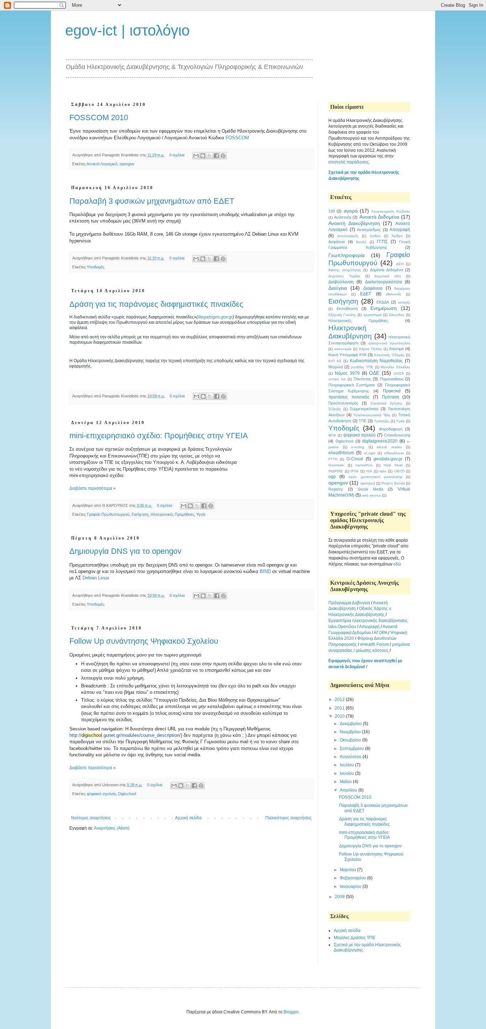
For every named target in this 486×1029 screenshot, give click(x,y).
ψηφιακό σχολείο (101, 794)
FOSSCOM (237, 137)
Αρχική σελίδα (188, 817)
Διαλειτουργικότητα (383, 281)
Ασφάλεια (336, 242)
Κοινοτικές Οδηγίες (389, 355)
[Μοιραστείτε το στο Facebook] (216, 155)
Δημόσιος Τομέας (344, 276)
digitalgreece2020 (379, 441)
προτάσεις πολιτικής (349, 397)
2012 (340, 699)
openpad (367, 483)
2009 (340, 896)
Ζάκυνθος (397, 315)
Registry (335, 489)
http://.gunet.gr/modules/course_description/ (125, 735)
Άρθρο (397, 236)
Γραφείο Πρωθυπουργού (108, 514)
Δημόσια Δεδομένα (386, 270)
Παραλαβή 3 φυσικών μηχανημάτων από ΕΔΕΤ (151, 201)
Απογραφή (400, 229)
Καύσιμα (396, 349)
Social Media (370, 489)
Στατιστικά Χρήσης (386, 403)
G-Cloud (355, 458)
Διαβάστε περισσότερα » (92, 488)
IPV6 (354, 471)
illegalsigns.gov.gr (215, 317)
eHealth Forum (374, 644)
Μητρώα (335, 367)
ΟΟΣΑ (398, 373)
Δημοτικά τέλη (387, 276)
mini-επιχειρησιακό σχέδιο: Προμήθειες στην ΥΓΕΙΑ (158, 435)
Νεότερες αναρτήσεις (91, 817)
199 (331, 211)
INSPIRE (335, 471)
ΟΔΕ (374, 373)
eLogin (369, 453)
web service (371, 495)
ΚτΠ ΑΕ (335, 361)
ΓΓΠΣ (382, 241)
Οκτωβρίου (351, 740)
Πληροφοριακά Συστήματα (351, 385)
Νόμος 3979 (347, 373)
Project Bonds (393, 483)
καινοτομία (343, 349)
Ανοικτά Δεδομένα (379, 217)
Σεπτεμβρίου (352, 748)
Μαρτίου (348, 869)
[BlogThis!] (202, 155)
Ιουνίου (347, 773)
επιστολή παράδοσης (348, 162)
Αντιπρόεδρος (369, 229)
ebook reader (389, 447)
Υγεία (200, 514)
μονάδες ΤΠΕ (362, 367)
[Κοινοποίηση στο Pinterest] (223, 155)
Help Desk (393, 465)
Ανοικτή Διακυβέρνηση (354, 223)
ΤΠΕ (362, 421)
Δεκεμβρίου (351, 723)
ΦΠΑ (332, 435)
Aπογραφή (369, 626)
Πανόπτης (362, 379)
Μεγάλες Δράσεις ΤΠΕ (354, 937)
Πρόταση (390, 397)
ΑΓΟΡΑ (380, 632)
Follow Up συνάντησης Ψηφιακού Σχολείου (143, 641)
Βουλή (361, 242)
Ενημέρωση (383, 308)
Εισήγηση (140, 514)
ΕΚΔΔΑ (382, 302)
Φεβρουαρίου (353, 877)
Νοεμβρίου (351, 731)
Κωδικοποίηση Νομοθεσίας (376, 360)
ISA (369, 471)
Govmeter (336, 465)
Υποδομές (95, 267)
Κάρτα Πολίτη (370, 349)
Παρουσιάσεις (391, 379)
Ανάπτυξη (342, 217)
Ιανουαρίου (351, 886)
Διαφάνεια (372, 288)
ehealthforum (341, 452)
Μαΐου (346, 781)
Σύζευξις (334, 409)
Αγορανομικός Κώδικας (390, 211)
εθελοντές (393, 294)
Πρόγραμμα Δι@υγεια (349, 602)
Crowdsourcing (397, 435)
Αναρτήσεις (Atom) (112, 828)
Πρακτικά (392, 390)
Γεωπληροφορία (346, 255)
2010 (340, 716)
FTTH (332, 459)
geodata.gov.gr (388, 458)
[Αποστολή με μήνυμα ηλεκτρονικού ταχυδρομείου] (196, 155)
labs (383, 471)
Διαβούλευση (341, 281)
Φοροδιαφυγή (390, 429)
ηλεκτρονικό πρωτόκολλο (389, 343)
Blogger (291, 1011)
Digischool (127, 794)
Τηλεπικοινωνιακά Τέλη (371, 415)
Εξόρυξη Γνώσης (342, 315)
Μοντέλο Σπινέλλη (395, 367)
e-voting (357, 447)
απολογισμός (348, 236)
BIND (265, 571)
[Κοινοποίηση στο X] (209, 155)
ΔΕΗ (399, 264)
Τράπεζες (381, 421)
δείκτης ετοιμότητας (344, 270)
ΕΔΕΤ (365, 293)
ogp (332, 476)
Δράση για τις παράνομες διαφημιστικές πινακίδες (156, 304)
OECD (399, 471)
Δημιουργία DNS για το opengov (125, 551)
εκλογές (404, 302)
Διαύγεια (337, 288)
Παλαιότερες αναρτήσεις (288, 817)
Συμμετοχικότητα (364, 409)
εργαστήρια (373, 315)
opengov (127, 164)
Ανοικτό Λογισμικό (101, 164)
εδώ (397, 564)
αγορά (351, 211)
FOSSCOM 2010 (98, 117)
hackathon (364, 465)
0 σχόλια (176, 155)
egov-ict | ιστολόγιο (127, 30)
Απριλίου (349, 790)
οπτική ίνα (336, 379)
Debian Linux (96, 577)
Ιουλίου (347, 764)
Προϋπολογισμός (343, 403)
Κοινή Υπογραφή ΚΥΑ (347, 355)
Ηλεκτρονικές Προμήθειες (172, 514)
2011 (340, 708)
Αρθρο (375, 236)
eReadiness (394, 453)
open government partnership (375, 477)
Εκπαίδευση (347, 308)
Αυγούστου (351, 756)
